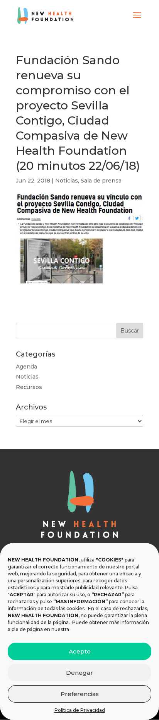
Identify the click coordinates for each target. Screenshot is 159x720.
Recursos (29, 387)
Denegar (79, 672)
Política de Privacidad (79, 710)
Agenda (26, 366)
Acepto (80, 651)
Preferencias (80, 694)
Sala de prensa (101, 180)
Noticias (66, 180)
